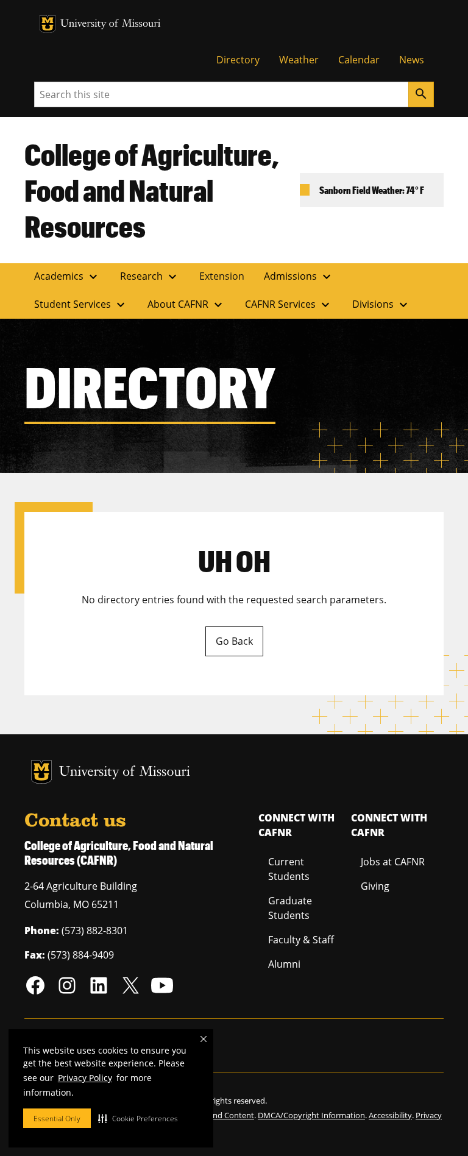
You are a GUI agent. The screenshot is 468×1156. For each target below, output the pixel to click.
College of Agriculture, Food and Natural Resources (151, 190)
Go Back (234, 641)
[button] (138, 1118)
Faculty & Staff (301, 939)
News (411, 59)
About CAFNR (186, 304)
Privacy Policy (85, 1077)
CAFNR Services (289, 304)
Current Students (289, 869)
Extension (221, 276)
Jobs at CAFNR (393, 861)
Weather (299, 59)
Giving (375, 886)
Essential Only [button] (57, 1118)
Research (150, 276)
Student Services (81, 304)
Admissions (299, 276)
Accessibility (390, 1115)
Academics (67, 276)
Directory (238, 59)
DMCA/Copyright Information (311, 1115)
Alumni (284, 964)
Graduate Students (290, 908)
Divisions (381, 304)
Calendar (359, 59)
